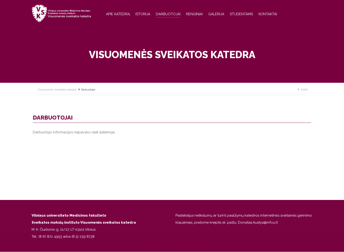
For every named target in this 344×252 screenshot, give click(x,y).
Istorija (142, 14)
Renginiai (194, 14)
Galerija (216, 14)
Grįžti (304, 89)
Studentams (241, 14)
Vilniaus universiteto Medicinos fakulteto (69, 215)
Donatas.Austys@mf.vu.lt (258, 222)
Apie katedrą (118, 14)
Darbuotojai (168, 14)
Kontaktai (268, 14)
